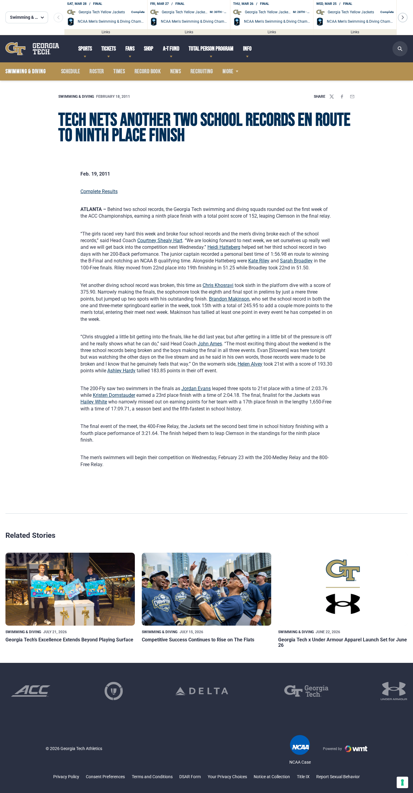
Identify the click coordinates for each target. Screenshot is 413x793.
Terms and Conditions (152, 776)
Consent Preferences (105, 776)
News (175, 71)
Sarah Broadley (296, 261)
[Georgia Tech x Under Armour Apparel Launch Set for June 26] (343, 589)
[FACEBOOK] (342, 96)
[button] (403, 17)
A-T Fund (171, 48)
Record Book (148, 71)
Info (247, 48)
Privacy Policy (66, 776)
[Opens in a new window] (30, 691)
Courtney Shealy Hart (159, 240)
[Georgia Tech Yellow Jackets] (32, 48)
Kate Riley (258, 261)
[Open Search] (400, 48)
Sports (85, 48)
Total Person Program (211, 48)
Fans (130, 48)
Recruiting (201, 71)
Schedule (70, 71)
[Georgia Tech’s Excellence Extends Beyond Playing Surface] (70, 589)
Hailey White (93, 402)
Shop (148, 48)
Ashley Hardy (121, 370)
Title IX (303, 776)
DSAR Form (190, 776)
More (228, 71)
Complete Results (99, 191)
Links (106, 32)
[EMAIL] (352, 96)
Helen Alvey (250, 364)
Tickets (108, 48)
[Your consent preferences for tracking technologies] (402, 782)
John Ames (210, 344)
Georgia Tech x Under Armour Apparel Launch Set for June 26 (342, 642)
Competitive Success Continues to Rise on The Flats (198, 640)
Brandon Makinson (229, 299)
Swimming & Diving (76, 96)
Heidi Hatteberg (223, 247)
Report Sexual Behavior (338, 776)
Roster (96, 71)
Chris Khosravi (218, 285)
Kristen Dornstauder (114, 395)
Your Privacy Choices (227, 776)
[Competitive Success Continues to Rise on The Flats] (206, 589)
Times (119, 71)
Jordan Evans (196, 388)
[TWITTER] (331, 96)
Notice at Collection (272, 776)
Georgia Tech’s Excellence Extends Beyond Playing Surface (69, 640)
